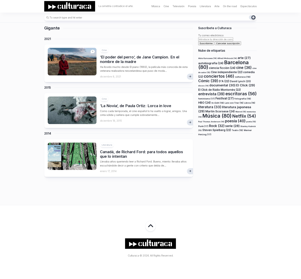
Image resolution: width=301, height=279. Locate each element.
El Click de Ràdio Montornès (219, 89)
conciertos (219, 76)
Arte (216, 6)
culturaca (242, 77)
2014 (47, 133)
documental (222, 85)
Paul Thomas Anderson (211, 122)
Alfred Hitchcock (227, 58)
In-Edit (217, 103)
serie (232, 126)
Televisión (178, 6)
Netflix (244, 116)
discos (203, 86)
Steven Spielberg (216, 130)
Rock (217, 126)
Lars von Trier (234, 103)
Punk (203, 126)
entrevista (211, 94)
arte (244, 58)
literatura (209, 107)
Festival (224, 98)
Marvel (241, 112)
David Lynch (240, 81)
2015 (47, 87)
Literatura (205, 6)
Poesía (192, 6)
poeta (251, 122)
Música (155, 6)
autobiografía (210, 63)
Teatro (237, 130)
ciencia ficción (222, 68)
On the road (230, 6)
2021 (47, 39)
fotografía (242, 98)
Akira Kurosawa (207, 58)
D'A (224, 81)
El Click (245, 85)
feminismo (206, 98)
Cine (166, 6)
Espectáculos (248, 6)
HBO (204, 103)
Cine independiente (226, 72)
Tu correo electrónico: (211, 35)
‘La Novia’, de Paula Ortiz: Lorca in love (135, 105)
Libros (249, 103)
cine (244, 68)
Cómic (208, 81)
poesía (235, 121)
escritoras (241, 93)
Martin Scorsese (220, 111)
